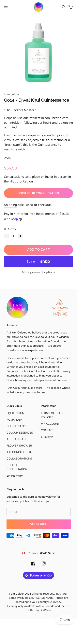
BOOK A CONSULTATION (17, 467)
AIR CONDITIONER (19, 452)
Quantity (10, 228)
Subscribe (38, 524)
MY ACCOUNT (50, 423)
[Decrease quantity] (6, 236)
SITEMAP (47, 436)
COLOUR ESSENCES (20, 432)
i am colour (11, 94)
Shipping (10, 205)
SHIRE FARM (15, 475)
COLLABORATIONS (19, 458)
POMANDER (14, 419)
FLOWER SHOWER (19, 445)
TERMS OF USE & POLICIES (52, 415)
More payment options (38, 272)
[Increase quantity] (20, 236)
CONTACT (47, 430)
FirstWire (45, 610)
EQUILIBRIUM (15, 413)
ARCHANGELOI (16, 439)
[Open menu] (6, 7)
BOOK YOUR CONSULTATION (38, 193)
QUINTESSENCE (17, 426)
